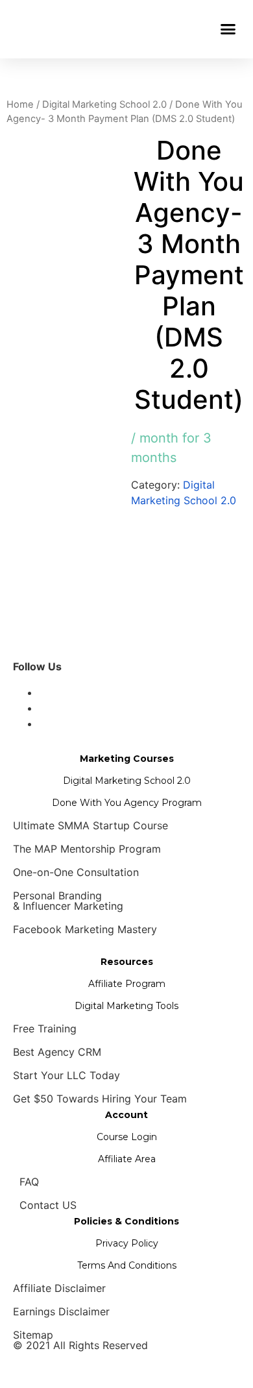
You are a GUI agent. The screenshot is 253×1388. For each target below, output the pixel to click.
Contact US (48, 1205)
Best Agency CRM (57, 1051)
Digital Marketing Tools (126, 1006)
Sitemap (33, 1334)
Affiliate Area (127, 1159)
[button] (228, 29)
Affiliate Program (126, 984)
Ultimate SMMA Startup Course (90, 825)
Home (20, 104)
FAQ (29, 1181)
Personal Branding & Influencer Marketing (68, 900)
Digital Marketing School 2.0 (104, 104)
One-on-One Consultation (76, 872)
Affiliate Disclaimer (59, 1288)
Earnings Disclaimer (61, 1311)
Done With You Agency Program (127, 803)
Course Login (127, 1137)
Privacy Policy (126, 1243)
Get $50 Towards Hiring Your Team (100, 1098)
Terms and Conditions (126, 1265)
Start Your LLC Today (66, 1075)
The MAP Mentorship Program (87, 848)
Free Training (45, 1028)
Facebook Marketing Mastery (85, 929)
